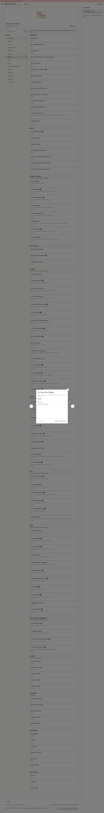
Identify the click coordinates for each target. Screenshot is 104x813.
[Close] (68, 389)
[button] (31, 408)
